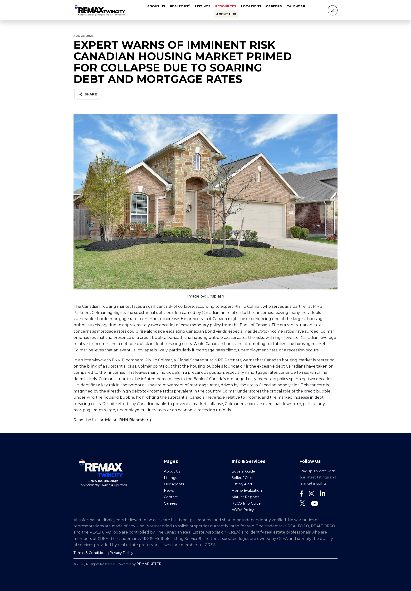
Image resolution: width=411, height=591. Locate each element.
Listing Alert (242, 484)
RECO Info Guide (246, 503)
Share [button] (90, 94)
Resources (225, 6)
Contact (171, 497)
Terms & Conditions (90, 553)
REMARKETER (148, 564)
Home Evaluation (247, 490)
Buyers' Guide (243, 471)
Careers (274, 6)
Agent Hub (226, 14)
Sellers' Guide (243, 478)
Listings (202, 6)
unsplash (215, 296)
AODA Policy (243, 510)
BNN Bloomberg (135, 420)
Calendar (296, 6)
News (169, 490)
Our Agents (174, 484)
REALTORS (180, 6)
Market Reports (245, 497)
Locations (251, 6)
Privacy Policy (121, 553)
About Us (156, 6)
